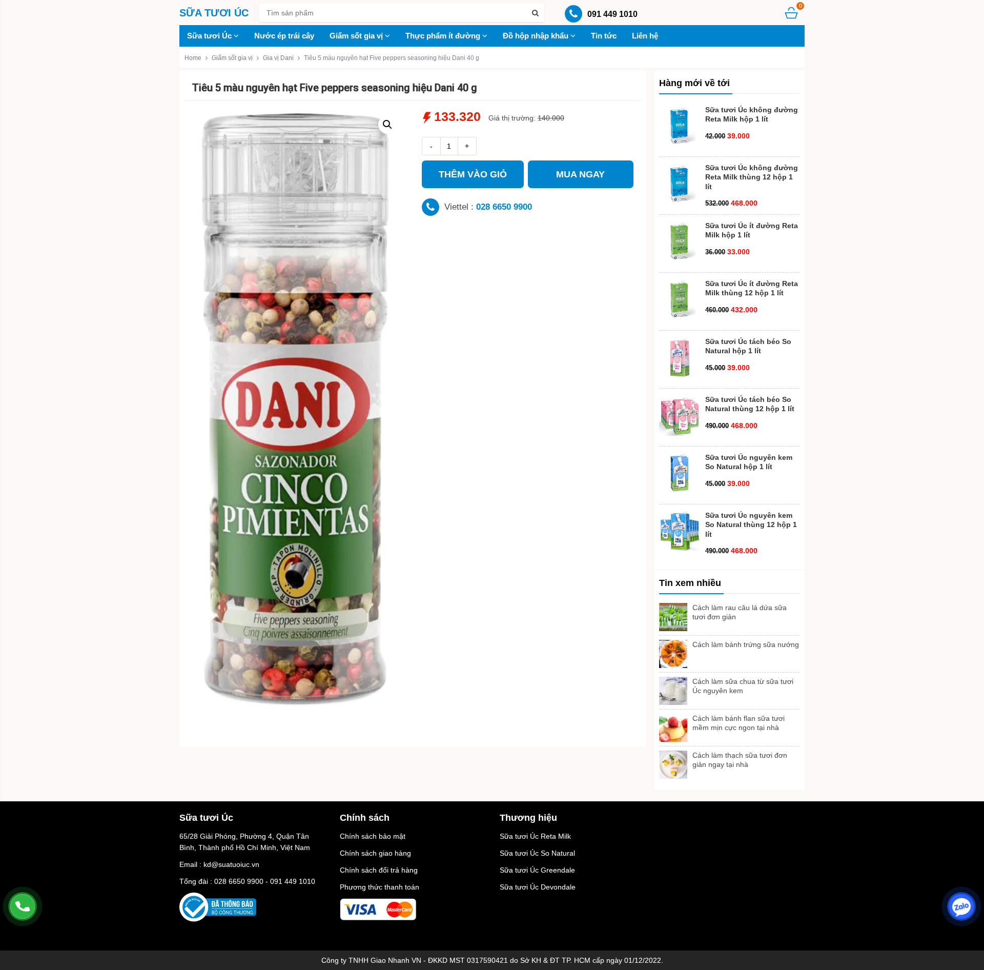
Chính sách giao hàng (375, 853)
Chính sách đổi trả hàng (379, 870)
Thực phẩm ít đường (443, 35)
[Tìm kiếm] (535, 13)
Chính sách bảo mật (372, 836)
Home (192, 58)
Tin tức (604, 35)
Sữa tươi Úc (210, 35)
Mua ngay (580, 174)
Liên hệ (645, 35)
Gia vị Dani (278, 58)
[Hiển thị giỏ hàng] (791, 13)
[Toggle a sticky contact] (22, 906)
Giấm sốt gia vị (357, 35)
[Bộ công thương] (217, 906)
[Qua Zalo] (961, 906)
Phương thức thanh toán (379, 887)
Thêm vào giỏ (473, 174)
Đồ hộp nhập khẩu (536, 35)
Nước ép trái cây (284, 35)
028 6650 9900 (504, 207)
